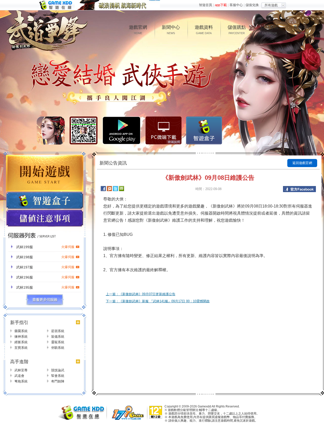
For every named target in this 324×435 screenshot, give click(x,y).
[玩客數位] (129, 419)
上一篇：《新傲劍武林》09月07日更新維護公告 (140, 294)
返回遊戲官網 (302, 163)
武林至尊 (21, 370)
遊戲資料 (204, 30)
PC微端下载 (163, 130)
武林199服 (45, 247)
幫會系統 (57, 376)
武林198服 (45, 257)
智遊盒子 (204, 130)
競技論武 (57, 370)
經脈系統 (21, 342)
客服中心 (236, 5)
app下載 (221, 5)
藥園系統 (21, 331)
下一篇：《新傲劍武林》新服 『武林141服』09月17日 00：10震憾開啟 (158, 301)
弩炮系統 (21, 381)
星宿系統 (57, 331)
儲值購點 (237, 30)
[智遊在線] (83, 419)
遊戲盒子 (44, 200)
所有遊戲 (271, 5)
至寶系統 (21, 348)
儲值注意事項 (44, 218)
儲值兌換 (252, 5)
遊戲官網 (138, 30)
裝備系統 (57, 336)
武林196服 (45, 277)
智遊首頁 (205, 5)
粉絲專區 (269, 30)
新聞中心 (171, 30)
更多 (44, 299)
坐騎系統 (57, 348)
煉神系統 (21, 336)
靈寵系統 (57, 342)
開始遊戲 (44, 173)
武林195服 (45, 287)
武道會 (19, 376)
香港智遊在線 (56, 5)
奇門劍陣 (57, 381)
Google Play (121, 130)
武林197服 (45, 267)
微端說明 (173, 142)
